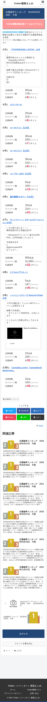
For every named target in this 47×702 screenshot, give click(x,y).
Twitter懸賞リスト (34, 690)
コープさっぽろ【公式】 (21, 174)
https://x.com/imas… (31, 328)
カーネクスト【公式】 (20, 128)
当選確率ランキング (11, 399)
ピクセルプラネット (19, 272)
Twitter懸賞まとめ (23, 3)
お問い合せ (34, 693)
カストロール (16, 105)
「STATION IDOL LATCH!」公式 (25, 50)
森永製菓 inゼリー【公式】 (22, 197)
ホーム (12, 690)
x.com (12, 343)
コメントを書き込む (24, 643)
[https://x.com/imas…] (14, 334)
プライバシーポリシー (13, 693)
